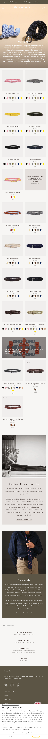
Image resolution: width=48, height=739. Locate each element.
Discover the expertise (24, 519)
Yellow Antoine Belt (13, 126)
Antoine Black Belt (13, 159)
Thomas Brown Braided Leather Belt (35, 384)
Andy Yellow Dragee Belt (13, 192)
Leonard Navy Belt (35, 258)
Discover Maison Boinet (24, 613)
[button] (42, 8)
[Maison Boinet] (22, 8)
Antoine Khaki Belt (35, 126)
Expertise (7, 699)
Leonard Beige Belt (13, 258)
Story (6, 703)
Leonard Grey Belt (35, 225)
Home (3, 625)
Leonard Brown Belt (13, 291)
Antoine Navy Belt (35, 159)
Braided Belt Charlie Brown (12, 324)
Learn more (35, 183)
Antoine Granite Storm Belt (13, 383)
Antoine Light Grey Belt (35, 93)
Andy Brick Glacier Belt (13, 225)
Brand (6, 695)
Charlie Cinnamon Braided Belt (35, 324)
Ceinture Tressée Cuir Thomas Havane (13, 419)
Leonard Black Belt (35, 291)
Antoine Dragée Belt (12, 93)
